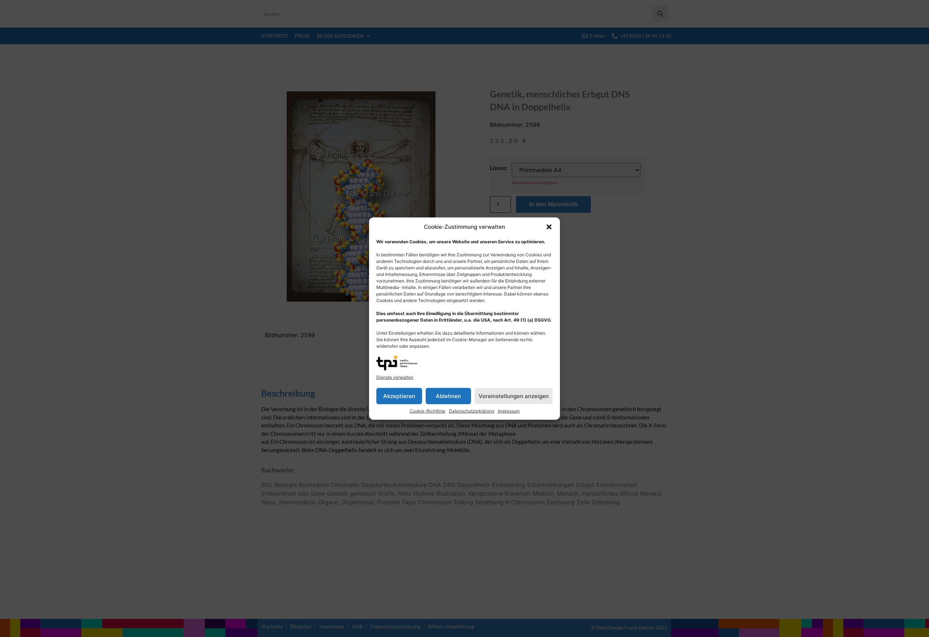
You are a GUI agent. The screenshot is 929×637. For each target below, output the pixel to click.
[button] (549, 227)
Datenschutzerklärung (471, 411)
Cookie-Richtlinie (427, 411)
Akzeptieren (399, 395)
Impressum (509, 411)
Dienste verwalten (394, 377)
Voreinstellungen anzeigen (514, 395)
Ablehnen (448, 395)
